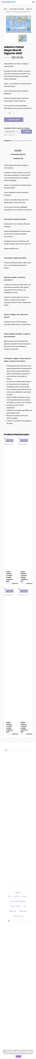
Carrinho (16, 896)
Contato (24, 896)
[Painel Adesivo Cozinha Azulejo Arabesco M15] (25, 653)
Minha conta (12, 911)
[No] (34, 1053)
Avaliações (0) (18, 158)
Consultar (26, 132)
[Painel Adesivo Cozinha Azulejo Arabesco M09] (11, 503)
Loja (25, 906)
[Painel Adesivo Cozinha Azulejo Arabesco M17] (25, 503)
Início (5, 9)
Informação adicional (18, 154)
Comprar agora (13, 120)
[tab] (18, 150)
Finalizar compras (15, 906)
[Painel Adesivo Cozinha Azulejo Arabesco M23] (11, 653)
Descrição (18, 150)
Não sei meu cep (9, 135)
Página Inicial (23, 911)
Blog (9, 896)
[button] (29, 17)
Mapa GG (29, 9)
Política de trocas (18, 916)
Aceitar (18, 1056)
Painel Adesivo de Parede (17, 9)
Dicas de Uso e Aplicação (18, 901)
